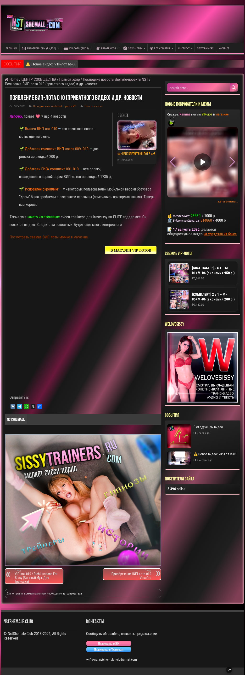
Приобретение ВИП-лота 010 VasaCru (131, 574)
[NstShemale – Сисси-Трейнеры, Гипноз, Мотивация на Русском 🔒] (36, 24)
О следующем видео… (209, 427)
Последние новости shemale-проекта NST (115, 79)
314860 (206, 220)
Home (13, 79)
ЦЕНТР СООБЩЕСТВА (38, 79)
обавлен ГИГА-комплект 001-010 (53, 169)
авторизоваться (72, 593)
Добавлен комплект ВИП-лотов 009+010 (56, 149)
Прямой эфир (69, 79)
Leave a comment (93, 106)
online (176, 489)
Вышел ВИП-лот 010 (40, 129)
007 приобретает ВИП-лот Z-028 (136, 154)
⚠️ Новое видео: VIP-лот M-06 (51, 64)
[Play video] (202, 162)
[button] (232, 162)
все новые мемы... (227, 201)
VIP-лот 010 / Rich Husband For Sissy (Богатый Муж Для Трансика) (36, 576)
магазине (222, 114)
